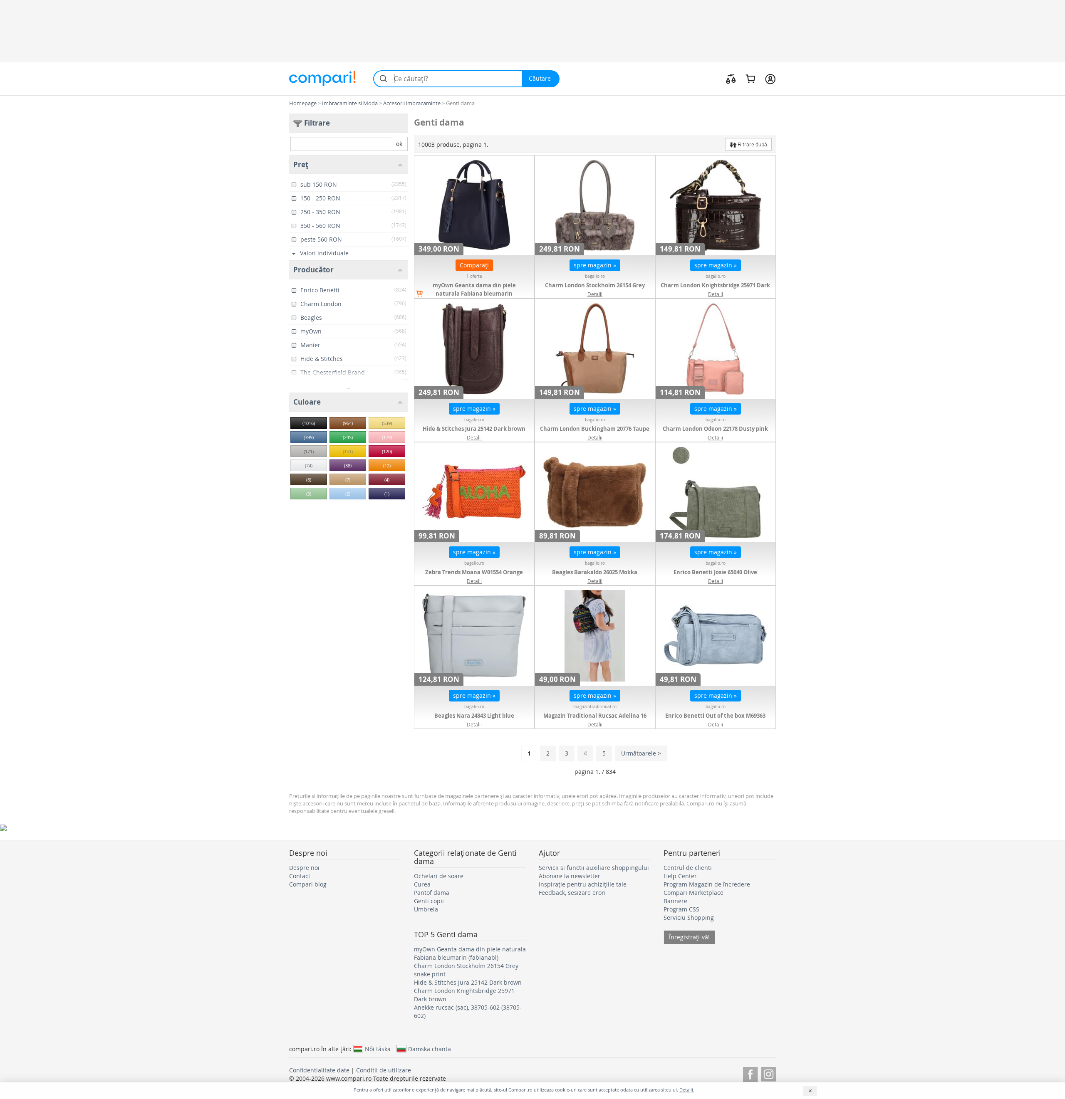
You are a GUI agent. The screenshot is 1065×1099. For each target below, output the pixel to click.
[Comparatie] (731, 78)
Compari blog (308, 884)
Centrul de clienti (688, 868)
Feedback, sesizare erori (572, 892)
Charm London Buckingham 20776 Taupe (594, 428)
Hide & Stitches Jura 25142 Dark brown (474, 428)
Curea (422, 884)
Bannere (675, 901)
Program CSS (681, 909)
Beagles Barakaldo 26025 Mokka (594, 572)
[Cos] (750, 78)
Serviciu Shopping (689, 917)
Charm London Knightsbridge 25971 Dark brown (715, 289)
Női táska (378, 1048)
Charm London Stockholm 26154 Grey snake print (595, 289)
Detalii (594, 294)
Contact (299, 876)
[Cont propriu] (770, 78)
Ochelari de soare (438, 876)
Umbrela (426, 909)
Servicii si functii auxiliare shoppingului (594, 868)
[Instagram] (768, 1073)
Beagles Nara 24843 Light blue (474, 715)
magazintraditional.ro (595, 706)
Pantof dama (431, 892)
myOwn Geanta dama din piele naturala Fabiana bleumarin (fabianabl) (474, 294)
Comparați (474, 265)
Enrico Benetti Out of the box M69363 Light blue (715, 720)
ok (399, 144)
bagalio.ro (595, 276)
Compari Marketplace (693, 892)
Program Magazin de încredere (707, 884)
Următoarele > (641, 753)
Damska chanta (429, 1048)
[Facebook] (750, 1073)
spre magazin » (595, 265)
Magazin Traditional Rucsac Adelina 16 (594, 715)
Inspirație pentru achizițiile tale (583, 884)
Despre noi (304, 868)
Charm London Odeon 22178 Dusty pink (715, 428)
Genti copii (429, 901)
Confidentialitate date (319, 1070)
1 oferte (474, 276)
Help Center (680, 876)
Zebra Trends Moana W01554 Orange (474, 572)
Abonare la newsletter (569, 876)
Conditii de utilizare (383, 1070)
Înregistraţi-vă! (689, 937)
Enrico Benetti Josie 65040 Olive (715, 572)
